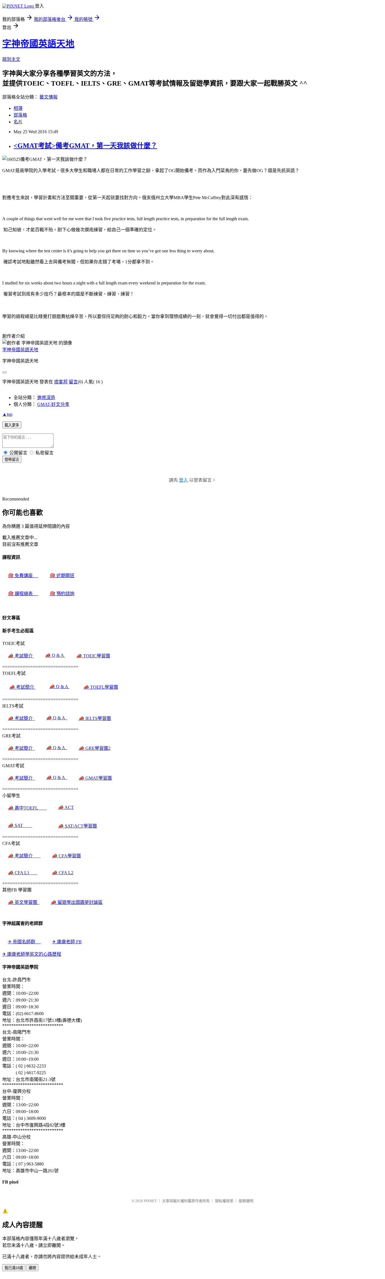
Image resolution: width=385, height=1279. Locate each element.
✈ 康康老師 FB (67, 941)
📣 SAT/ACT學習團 (77, 826)
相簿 (18, 108)
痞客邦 (61, 381)
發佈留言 (12, 459)
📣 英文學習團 (23, 902)
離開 (32, 1268)
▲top (7, 414)
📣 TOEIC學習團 (93, 655)
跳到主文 (11, 59)
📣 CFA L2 (62, 872)
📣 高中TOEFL (27, 808)
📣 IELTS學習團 (95, 718)
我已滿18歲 (14, 1268)
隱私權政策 (224, 1201)
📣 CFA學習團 (66, 855)
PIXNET (150, 1201)
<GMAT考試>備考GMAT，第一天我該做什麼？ (85, 145)
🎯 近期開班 (62, 575)
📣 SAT (20, 825)
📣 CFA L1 (22, 872)
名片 (18, 121)
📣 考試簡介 (21, 655)
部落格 (20, 115)
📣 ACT (66, 807)
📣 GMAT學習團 (95, 778)
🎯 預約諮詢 (62, 593)
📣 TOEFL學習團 (100, 687)
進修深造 (46, 397)
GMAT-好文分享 (53, 404)
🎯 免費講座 (23, 575)
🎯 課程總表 (23, 593)
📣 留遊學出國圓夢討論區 (77, 902)
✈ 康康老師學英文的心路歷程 (31, 954)
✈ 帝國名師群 (24, 941)
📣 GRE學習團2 (94, 748)
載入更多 (12, 425)
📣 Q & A (55, 655)
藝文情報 (48, 97)
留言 (73, 381)
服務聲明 (246, 1201)
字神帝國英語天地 (38, 44)
